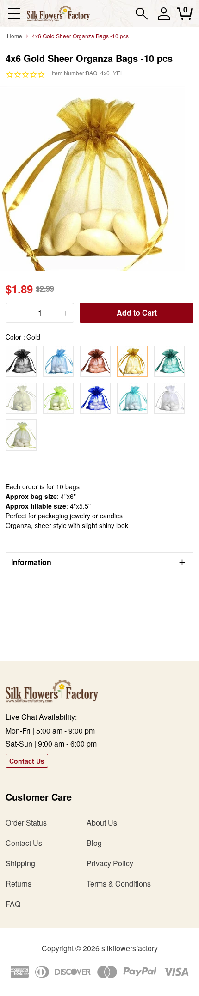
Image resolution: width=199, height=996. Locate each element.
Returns (18, 883)
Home (14, 36)
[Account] (163, 17)
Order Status (26, 822)
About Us (102, 822)
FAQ (13, 904)
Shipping (20, 863)
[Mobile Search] (142, 14)
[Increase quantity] (65, 313)
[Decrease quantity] (15, 313)
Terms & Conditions (119, 883)
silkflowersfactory (129, 948)
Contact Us (26, 761)
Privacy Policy (110, 863)
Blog (94, 843)
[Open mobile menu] (14, 14)
